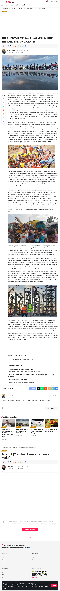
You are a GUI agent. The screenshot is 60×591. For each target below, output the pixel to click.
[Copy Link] (23, 46)
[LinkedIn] (57, 396)
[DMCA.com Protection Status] (39, 573)
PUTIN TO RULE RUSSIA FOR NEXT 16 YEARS (21, 382)
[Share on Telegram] (18, 46)
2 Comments (52, 408)
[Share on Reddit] (15, 46)
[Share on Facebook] (8, 46)
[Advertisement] (30, 25)
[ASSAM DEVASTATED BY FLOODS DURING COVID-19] (22, 423)
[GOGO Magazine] (9, 1)
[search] (49, 1)
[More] (28, 462)
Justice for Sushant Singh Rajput (18, 379)
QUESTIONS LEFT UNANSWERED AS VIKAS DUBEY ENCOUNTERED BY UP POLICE (8, 433)
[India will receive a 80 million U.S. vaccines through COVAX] (37, 423)
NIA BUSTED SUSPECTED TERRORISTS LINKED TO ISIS (24, 372)
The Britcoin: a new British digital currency (21, 369)
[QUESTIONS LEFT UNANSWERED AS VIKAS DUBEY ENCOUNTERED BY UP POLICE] (8, 423)
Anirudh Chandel (11, 50)
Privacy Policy (22, 583)
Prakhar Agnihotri (11, 466)
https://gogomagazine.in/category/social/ (21, 359)
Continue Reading (30, 529)
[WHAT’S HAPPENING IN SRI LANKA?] (51, 423)
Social (4, 11)
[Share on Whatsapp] (13, 46)
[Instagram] (55, 396)
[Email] (20, 46)
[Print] (25, 46)
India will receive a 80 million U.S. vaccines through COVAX (37, 431)
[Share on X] (11, 46)
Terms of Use (31, 583)
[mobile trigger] (3, 1)
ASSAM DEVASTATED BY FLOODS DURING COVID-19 (22, 431)
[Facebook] (53, 396)
